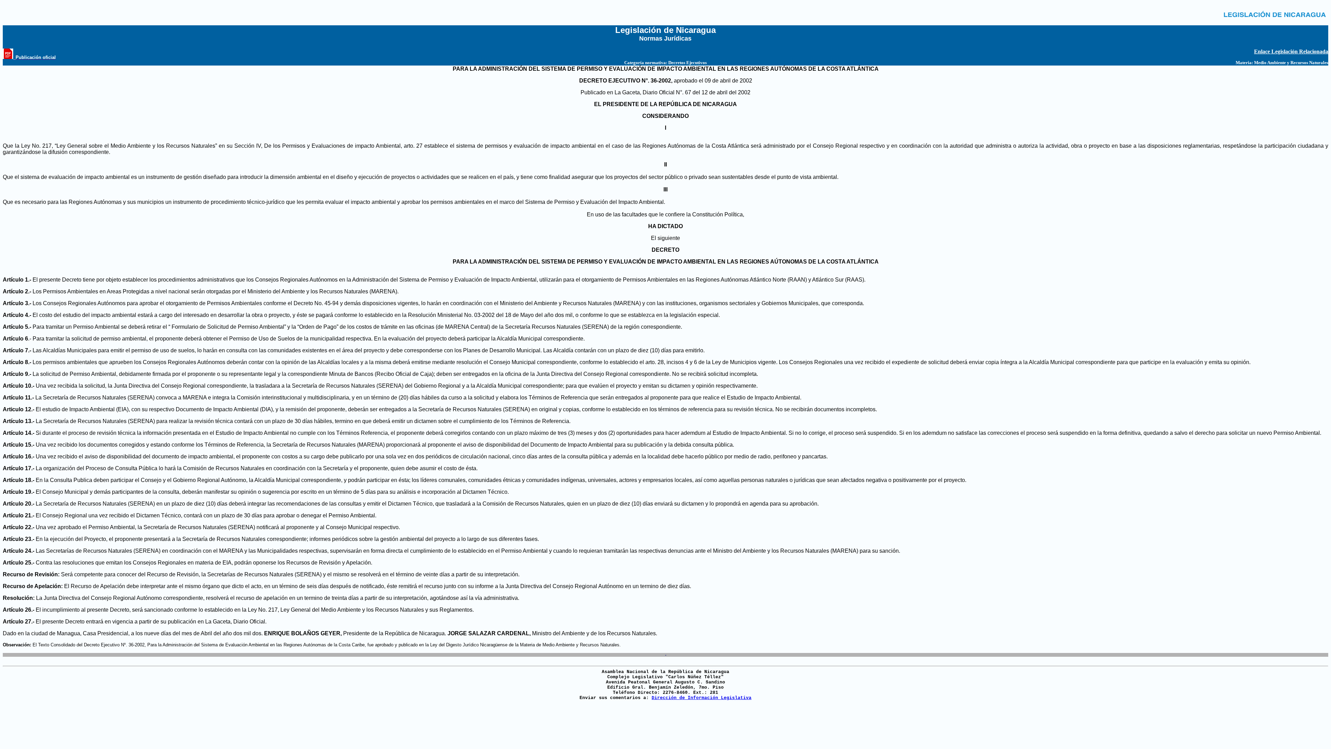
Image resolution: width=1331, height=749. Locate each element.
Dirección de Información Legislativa (701, 697)
